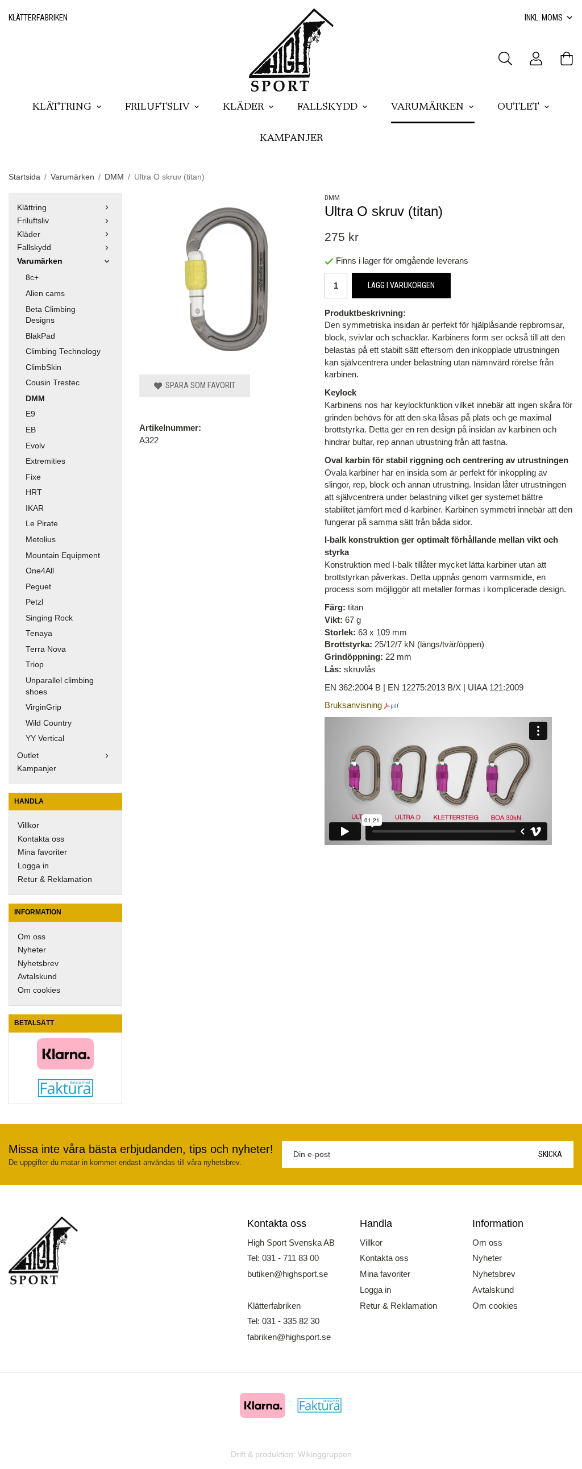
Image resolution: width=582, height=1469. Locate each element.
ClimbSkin (43, 367)
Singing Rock (49, 618)
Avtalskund (37, 976)
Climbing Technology (63, 351)
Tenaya (39, 633)
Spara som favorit (198, 385)
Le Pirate (42, 523)
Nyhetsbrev (38, 963)
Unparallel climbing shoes (60, 686)
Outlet (518, 107)
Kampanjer (291, 139)
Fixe (33, 477)
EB (31, 430)
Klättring (62, 107)
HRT (34, 492)
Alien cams (45, 293)
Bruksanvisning (353, 705)
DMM (35, 398)
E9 (30, 414)
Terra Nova (46, 649)
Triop (35, 664)
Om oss (31, 937)
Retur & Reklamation (55, 879)
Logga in (33, 866)
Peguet (38, 586)
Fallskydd (327, 107)
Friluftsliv (157, 107)
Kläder (243, 107)
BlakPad (40, 336)
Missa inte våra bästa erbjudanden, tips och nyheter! (141, 1149)
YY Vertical (45, 738)
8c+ (32, 277)
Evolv (35, 446)
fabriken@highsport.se (289, 1337)
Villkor (28, 825)
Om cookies (39, 990)
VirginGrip (43, 707)
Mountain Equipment (63, 555)
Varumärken (427, 107)
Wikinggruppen (325, 1454)
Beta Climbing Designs (51, 315)
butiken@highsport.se (287, 1274)
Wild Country (49, 723)
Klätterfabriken (38, 17)
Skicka (550, 1154)
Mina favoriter (42, 852)
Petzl (34, 602)
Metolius (41, 539)
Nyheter (32, 950)
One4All (40, 571)
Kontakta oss (41, 839)
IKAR (35, 508)
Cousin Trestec (53, 382)
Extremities (45, 461)
